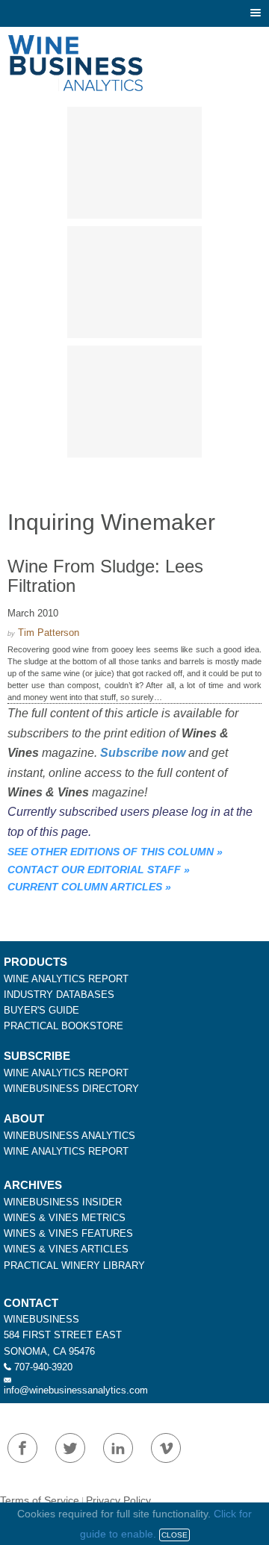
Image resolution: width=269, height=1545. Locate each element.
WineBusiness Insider (63, 1202)
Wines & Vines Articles (66, 1249)
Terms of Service (39, 1500)
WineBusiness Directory (71, 1088)
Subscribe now (142, 752)
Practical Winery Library (74, 1265)
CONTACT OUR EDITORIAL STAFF (94, 870)
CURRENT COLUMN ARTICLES (84, 887)
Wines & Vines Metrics (65, 1217)
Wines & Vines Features (68, 1233)
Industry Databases (59, 994)
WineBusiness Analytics (69, 1135)
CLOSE (174, 1535)
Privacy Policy (118, 1500)
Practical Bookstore (63, 1025)
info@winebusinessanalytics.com (76, 1390)
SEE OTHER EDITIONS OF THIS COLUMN (110, 852)
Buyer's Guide (41, 1010)
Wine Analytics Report (66, 978)
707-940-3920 (43, 1367)
